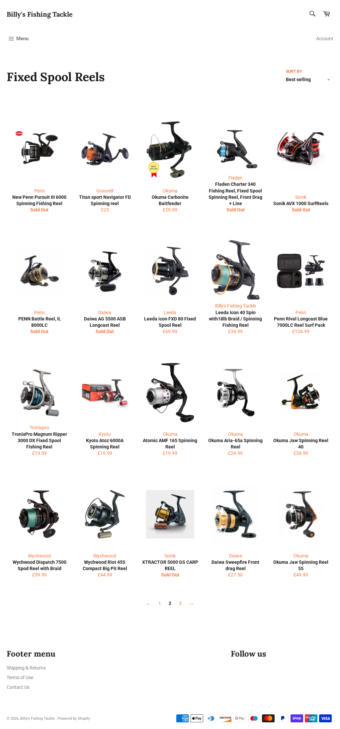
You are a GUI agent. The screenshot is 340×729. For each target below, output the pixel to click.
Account (324, 38)
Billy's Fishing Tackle (40, 14)
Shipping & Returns (26, 667)
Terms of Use (20, 677)
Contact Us (18, 687)
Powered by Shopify (74, 718)
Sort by (294, 71)
